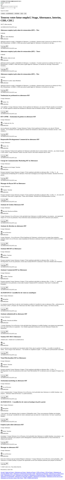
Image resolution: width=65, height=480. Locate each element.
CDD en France (40, 472)
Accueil (3, 472)
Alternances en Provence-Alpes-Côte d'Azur (12, 478)
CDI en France (49, 472)
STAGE (3, 13)
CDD (22, 13)
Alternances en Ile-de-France (53, 475)
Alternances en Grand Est (22, 475)
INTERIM (17, 13)
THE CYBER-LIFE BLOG (31, 478)
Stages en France (9, 472)
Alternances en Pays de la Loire (54, 476)
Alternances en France (20, 472)
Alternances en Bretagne (42, 473)
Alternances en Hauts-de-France (37, 475)
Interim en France (31, 472)
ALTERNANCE (9, 13)
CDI (25, 13)
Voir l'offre (3, 46)
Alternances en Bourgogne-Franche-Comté (24, 473)
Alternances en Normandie (7, 476)
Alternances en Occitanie (39, 476)
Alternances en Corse (9, 475)
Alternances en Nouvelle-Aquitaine (23, 476)
